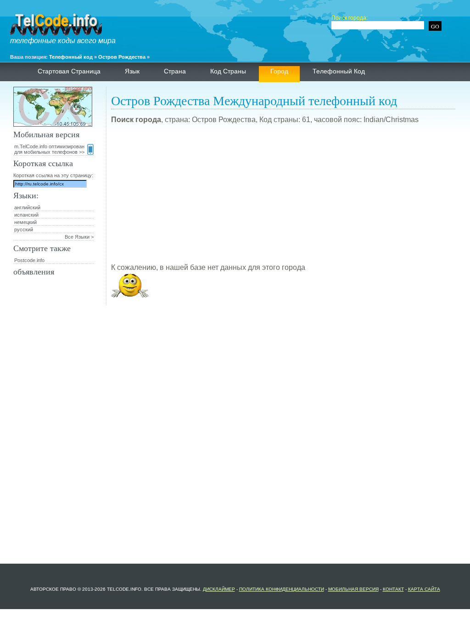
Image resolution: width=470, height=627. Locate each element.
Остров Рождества (121, 57)
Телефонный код (71, 57)
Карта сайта (424, 589)
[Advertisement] (283, 197)
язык (132, 71)
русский (23, 229)
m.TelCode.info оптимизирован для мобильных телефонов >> (49, 149)
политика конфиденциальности (281, 589)
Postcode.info (29, 260)
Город (279, 71)
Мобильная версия (353, 589)
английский (27, 207)
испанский (26, 215)
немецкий (25, 222)
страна (175, 71)
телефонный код (339, 71)
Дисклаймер (219, 589)
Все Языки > (79, 237)
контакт (393, 589)
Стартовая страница (69, 71)
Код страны (228, 71)
